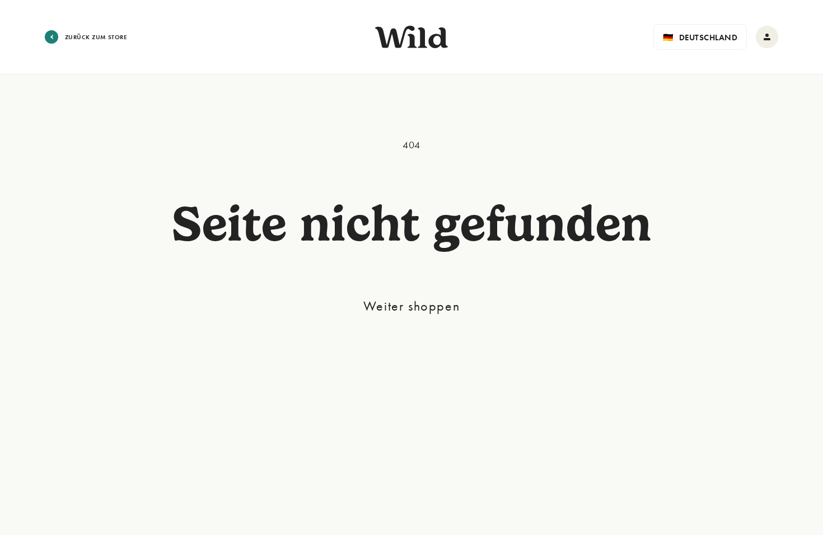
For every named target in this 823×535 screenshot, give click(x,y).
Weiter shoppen (411, 306)
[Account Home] (767, 37)
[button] (700, 37)
